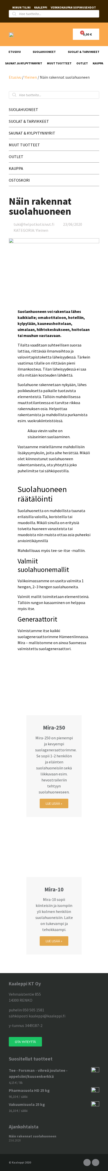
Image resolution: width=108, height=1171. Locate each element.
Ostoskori (19, 180)
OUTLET (16, 156)
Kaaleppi (40, 7)
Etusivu (15, 52)
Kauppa (98, 63)
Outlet (82, 63)
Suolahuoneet (44, 52)
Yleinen (30, 77)
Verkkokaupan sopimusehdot (73, 7)
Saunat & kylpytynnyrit (32, 133)
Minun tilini (21, 7)
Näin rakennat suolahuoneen (32, 1136)
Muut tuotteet (59, 63)
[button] (25, 1041)
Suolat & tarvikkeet (83, 52)
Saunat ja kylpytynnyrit (23, 63)
